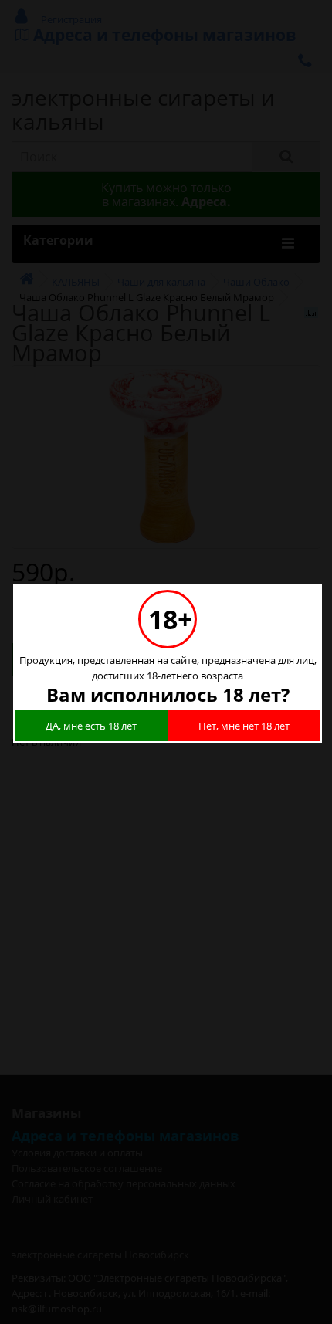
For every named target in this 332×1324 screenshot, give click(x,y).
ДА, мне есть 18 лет (91, 726)
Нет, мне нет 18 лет (244, 726)
